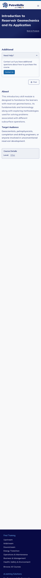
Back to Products (33, 31)
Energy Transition (11, 550)
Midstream (8, 543)
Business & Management (14, 558)
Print (35, 82)
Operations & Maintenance (15, 554)
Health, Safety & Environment (16, 562)
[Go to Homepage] (14, 5)
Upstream (8, 539)
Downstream (9, 547)
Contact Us (9, 72)
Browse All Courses (12, 566)
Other (12, 155)
